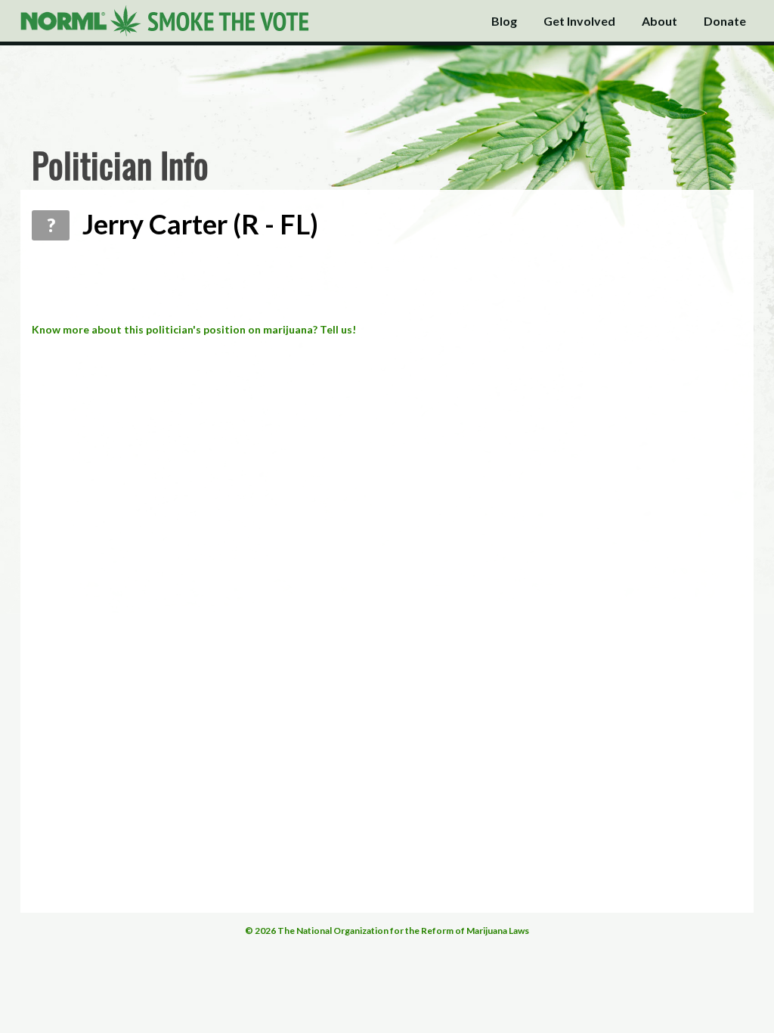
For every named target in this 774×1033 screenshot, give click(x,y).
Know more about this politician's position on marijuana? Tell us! (194, 329)
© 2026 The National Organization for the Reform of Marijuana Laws (387, 930)
